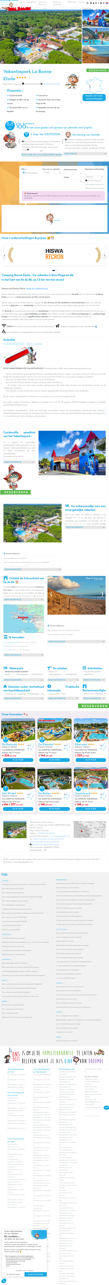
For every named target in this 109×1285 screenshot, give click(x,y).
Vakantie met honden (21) (66, 1104)
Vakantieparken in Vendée (41, 1127)
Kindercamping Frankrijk (66, 1183)
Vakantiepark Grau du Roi (67, 1210)
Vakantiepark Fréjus (65, 1243)
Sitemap (87, 1096)
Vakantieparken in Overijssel (16, 1103)
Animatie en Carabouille (57, 3)
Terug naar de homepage (6, 3)
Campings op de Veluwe (66, 1273)
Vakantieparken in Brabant (15, 1115)
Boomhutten (63, 1190)
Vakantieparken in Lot (40, 1125)
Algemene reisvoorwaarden (93, 1094)
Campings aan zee (65, 1253)
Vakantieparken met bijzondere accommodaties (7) (67, 1142)
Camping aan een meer (66, 1266)
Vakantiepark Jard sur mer (67, 1238)
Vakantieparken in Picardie (15, 1194)
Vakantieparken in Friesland (16, 1128)
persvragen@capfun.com (92, 1102)
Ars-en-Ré (7, 650)
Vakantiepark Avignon (66, 1218)
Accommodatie (31, 173)
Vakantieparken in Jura (40, 1180)
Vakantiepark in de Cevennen (68, 1251)
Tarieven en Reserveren (43, 3)
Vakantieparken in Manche (41, 1210)
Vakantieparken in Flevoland (16, 1123)
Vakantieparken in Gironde (41, 1079)
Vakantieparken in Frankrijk (15, 1079)
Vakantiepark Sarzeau (66, 1240)
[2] (56, 270)
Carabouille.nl (89, 1089)
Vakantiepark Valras (65, 1213)
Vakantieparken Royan (66, 1208)
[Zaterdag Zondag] (94, 177)
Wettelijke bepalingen (91, 1091)
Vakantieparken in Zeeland (15, 1120)
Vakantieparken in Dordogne (42, 1074)
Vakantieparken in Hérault (41, 1117)
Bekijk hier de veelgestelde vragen (45, 845)
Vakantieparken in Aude (40, 1112)
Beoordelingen (31, 2)
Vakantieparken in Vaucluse (41, 1137)
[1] (53, 270)
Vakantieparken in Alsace (15, 1199)
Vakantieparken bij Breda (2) (68, 1112)
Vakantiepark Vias (64, 1230)
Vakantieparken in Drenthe (15, 1108)
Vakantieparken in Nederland (16, 1074)
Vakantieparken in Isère (40, 1155)
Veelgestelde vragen (91, 1079)
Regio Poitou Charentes (12, 84)
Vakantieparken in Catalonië (16, 1207)
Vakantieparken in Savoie (41, 1158)
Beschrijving (72, 2)
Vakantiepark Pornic (65, 1220)
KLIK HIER (18, 760)
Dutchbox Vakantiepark (92, 1081)
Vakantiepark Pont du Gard (67, 1228)
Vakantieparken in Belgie (15, 1087)
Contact (81, 2)
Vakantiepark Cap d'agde (67, 1215)
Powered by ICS (90, 1104)
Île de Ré (6, 646)
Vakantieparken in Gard (40, 1115)
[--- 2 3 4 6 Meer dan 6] (73, 173)
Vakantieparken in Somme (41, 1183)
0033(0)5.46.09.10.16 (51, 84)
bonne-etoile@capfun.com (60, 836)
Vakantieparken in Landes (41, 1084)
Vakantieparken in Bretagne (16, 1149)
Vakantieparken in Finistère (41, 1092)
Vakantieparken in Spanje (15, 1084)
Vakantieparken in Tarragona (42, 1195)
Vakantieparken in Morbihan (42, 1102)
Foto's (22, 2)
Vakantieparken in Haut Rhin (42, 1200)
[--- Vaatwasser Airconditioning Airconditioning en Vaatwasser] (73, 181)
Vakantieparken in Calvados (42, 1175)
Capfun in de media (91, 1086)
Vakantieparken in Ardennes (42, 1190)
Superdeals (88, 1084)
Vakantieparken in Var (40, 1135)
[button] (19, 142)
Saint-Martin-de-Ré (10, 642)
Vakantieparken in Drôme (41, 1147)
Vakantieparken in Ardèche (41, 1142)
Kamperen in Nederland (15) (67, 1077)
